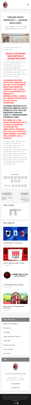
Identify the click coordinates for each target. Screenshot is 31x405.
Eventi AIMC (6, 340)
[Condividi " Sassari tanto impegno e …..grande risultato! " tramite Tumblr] (15, 177)
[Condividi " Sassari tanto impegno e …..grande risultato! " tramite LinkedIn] (22, 177)
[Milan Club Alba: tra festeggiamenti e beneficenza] (15, 296)
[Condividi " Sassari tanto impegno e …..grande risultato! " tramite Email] (15, 181)
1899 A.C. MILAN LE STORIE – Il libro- (14, 263)
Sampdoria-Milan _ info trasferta (12, 243)
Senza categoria (8, 349)
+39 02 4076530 (15, 384)
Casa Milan (6, 332)
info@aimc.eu (15, 387)
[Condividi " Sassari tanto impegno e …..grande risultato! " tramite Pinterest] (19, 177)
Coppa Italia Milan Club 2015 (11, 336)
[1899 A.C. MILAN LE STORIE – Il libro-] (15, 254)
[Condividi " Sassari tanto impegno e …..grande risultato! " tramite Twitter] (8, 177)
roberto (12, 26)
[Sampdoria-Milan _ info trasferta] (15, 234)
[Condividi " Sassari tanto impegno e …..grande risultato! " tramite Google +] (12, 177)
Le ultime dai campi (9, 345)
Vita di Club (12, 28)
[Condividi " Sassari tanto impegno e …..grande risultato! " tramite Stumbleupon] (12, 181)
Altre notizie (7, 328)
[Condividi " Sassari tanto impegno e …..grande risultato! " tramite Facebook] (5, 177)
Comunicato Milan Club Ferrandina (13, 284)
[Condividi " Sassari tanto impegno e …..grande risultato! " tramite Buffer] (26, 177)
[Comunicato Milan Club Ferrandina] (15, 275)
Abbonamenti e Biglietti (10, 324)
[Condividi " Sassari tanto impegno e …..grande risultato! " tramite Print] (19, 181)
